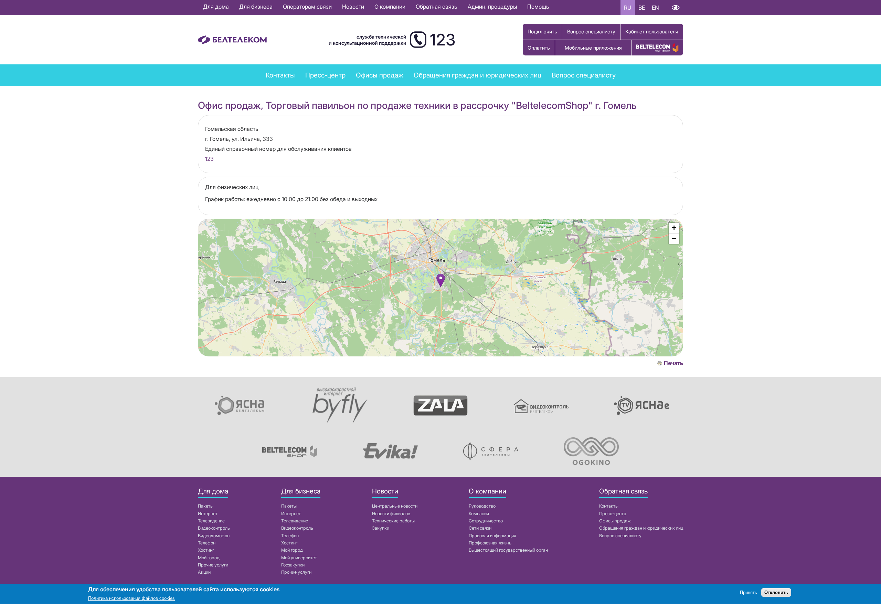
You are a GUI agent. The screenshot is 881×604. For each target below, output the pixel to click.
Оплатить (539, 48)
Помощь (538, 6)
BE (641, 7)
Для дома (216, 6)
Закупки (380, 528)
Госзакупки (293, 564)
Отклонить (776, 592)
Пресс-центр (325, 75)
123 (209, 158)
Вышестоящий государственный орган (508, 550)
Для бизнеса (256, 6)
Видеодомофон (214, 535)
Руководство (482, 506)
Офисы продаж (379, 75)
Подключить (542, 31)
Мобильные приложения (593, 48)
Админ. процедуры (492, 6)
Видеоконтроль (214, 528)
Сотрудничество (486, 520)
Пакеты (205, 506)
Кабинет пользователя (651, 31)
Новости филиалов (391, 513)
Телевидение (211, 520)
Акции (204, 572)
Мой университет (299, 557)
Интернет (207, 513)
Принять (748, 592)
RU (627, 7)
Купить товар (657, 48)
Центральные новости (394, 506)
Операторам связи (307, 6)
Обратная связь (436, 6)
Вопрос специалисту (591, 31)
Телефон (206, 542)
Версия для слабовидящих (675, 7)
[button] (440, 280)
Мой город (209, 557)
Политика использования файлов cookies (131, 598)
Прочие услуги (213, 564)
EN (655, 7)
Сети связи (480, 528)
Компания (479, 513)
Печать (673, 363)
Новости (353, 6)
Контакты (280, 75)
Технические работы (393, 520)
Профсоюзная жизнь (490, 542)
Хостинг (206, 550)
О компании (389, 6)
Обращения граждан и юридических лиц (477, 75)
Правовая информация (492, 535)
